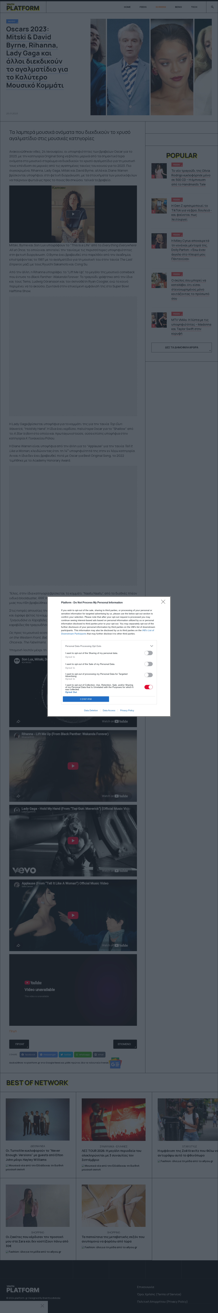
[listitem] (109, 646)
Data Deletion (91, 710)
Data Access (109, 710)
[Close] (164, 603)
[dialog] (109, 656)
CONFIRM (86, 699)
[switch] (148, 653)
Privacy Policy (127, 710)
